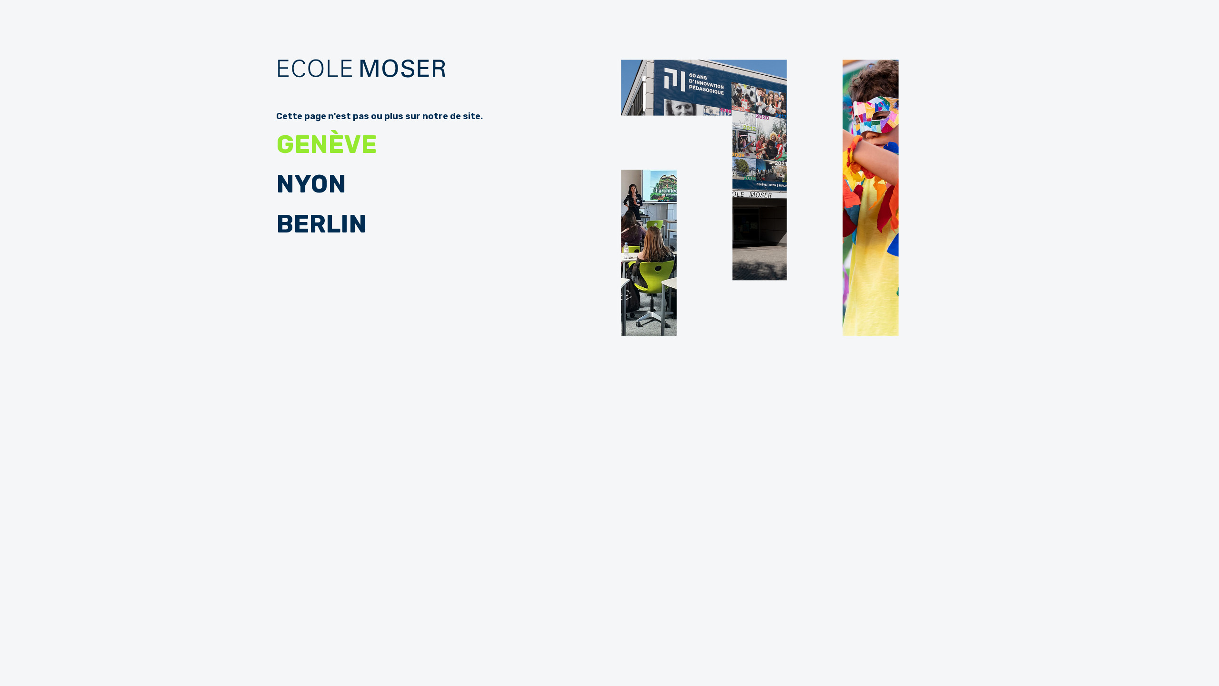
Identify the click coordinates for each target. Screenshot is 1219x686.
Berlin (321, 224)
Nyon (311, 184)
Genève (326, 144)
